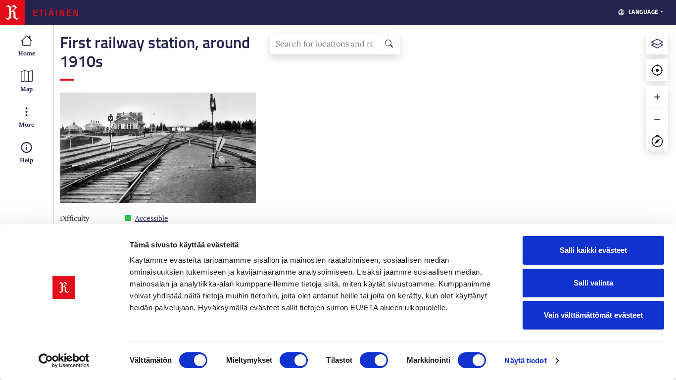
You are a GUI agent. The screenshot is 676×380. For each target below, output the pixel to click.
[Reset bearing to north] (657, 140)
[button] (158, 148)
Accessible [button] (151, 218)
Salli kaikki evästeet (593, 250)
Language (643, 11)
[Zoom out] (657, 119)
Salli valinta (593, 283)
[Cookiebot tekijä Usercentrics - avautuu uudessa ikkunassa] (64, 360)
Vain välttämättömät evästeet (593, 315)
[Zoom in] (657, 97)
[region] (469, 202)
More (26, 124)
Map (26, 89)
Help (26, 160)
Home (26, 53)
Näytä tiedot (525, 360)
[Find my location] (657, 70)
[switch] (294, 360)
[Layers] (657, 43)
